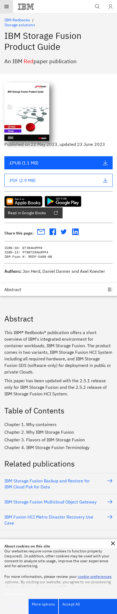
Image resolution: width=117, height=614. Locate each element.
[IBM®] (26, 6)
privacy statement (84, 587)
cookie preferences (95, 576)
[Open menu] (6, 6)
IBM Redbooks (17, 20)
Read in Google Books (27, 212)
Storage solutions (19, 24)
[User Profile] (110, 6)
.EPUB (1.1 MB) (23, 163)
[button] (113, 543)
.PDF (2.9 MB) (22, 180)
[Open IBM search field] (97, 6)
